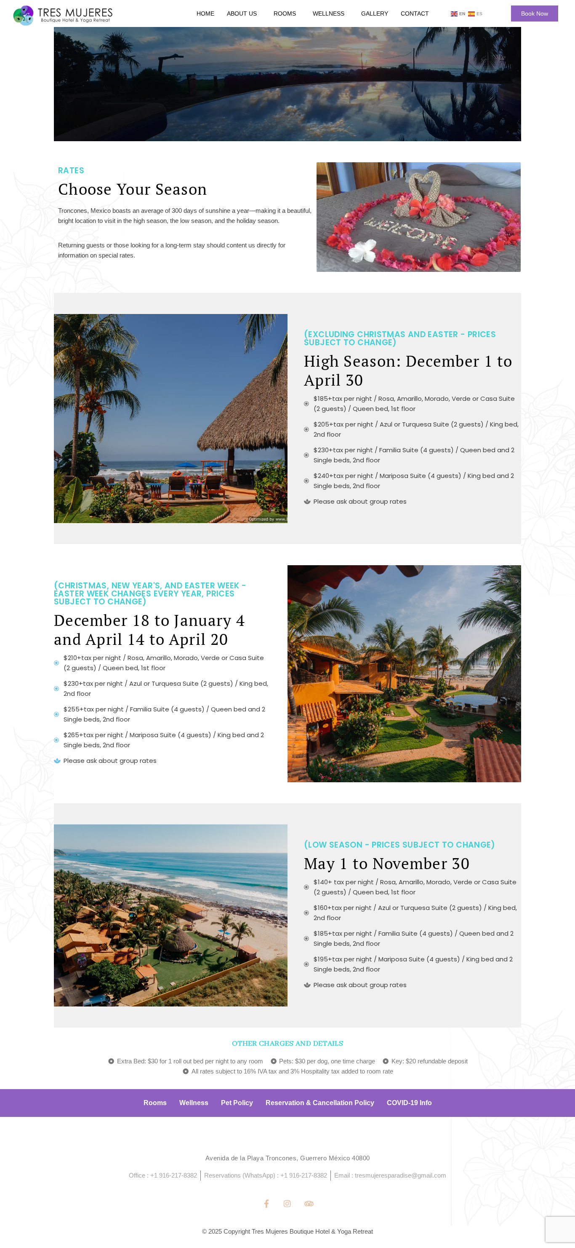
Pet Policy (237, 1102)
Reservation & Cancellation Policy (320, 1102)
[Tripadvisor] (308, 1203)
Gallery (374, 13)
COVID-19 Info (409, 1102)
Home (205, 13)
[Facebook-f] (266, 1203)
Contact (415, 13)
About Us (242, 13)
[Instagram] (287, 1203)
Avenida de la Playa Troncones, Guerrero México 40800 (287, 1158)
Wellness (328, 13)
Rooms (285, 13)
